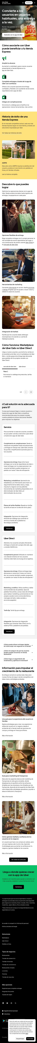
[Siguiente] (31, 392)
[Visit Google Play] (7, 1021)
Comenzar (9, 528)
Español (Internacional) (11, 1011)
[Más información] (18, 699)
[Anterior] (26, 392)
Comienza (29, 2)
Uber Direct (29, 242)
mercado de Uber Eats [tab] (9, 366)
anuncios (31, 287)
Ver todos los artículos (18, 859)
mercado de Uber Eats (11, 244)
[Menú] (34, 2)
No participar (20, 1038)
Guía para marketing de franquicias (15, 776)
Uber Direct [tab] (22, 366)
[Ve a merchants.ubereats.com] (6, 2)
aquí (27, 1033)
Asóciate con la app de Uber (13, 35)
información (12, 287)
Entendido (30, 1038)
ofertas (5, 289)
